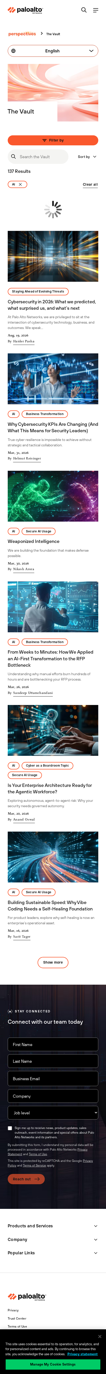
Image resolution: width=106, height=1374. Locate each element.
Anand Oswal (24, 820)
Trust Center (17, 1318)
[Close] (99, 1336)
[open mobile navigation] (95, 10)
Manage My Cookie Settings (53, 1364)
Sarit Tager (22, 937)
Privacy (13, 1310)
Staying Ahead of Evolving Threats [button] (38, 291)
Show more (53, 962)
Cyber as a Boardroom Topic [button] (47, 765)
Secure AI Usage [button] (38, 531)
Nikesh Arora (23, 569)
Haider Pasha (23, 341)
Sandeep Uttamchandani (33, 693)
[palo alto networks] (25, 10)
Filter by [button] (56, 140)
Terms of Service (34, 1165)
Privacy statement (82, 1354)
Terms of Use (38, 1154)
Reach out (22, 1179)
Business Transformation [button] (45, 414)
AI (13, 184)
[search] (84, 10)
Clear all (90, 184)
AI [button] (13, 414)
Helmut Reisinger (27, 458)
